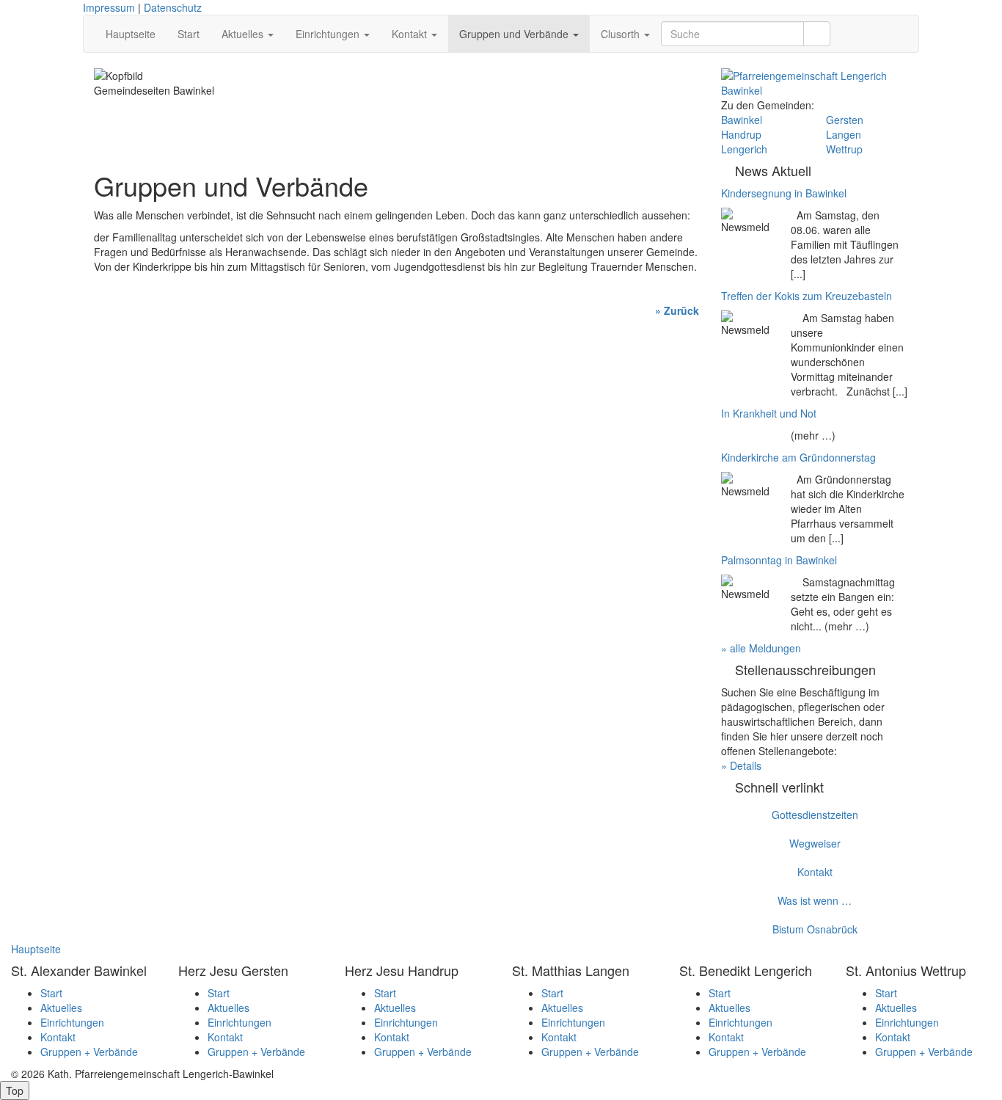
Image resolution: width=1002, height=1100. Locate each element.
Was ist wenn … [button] (815, 900)
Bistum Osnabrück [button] (814, 929)
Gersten (844, 119)
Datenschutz (173, 7)
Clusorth (622, 33)
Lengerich (744, 149)
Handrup (741, 134)
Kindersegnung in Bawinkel (783, 193)
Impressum (109, 7)
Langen (843, 134)
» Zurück (677, 310)
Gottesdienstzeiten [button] (815, 814)
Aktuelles (244, 33)
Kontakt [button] (815, 871)
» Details (741, 765)
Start (189, 33)
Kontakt (411, 33)
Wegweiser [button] (815, 843)
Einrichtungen (329, 33)
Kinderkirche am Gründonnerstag (798, 457)
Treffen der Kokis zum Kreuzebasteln (806, 295)
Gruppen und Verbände (515, 33)
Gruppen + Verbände (89, 1051)
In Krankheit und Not (768, 413)
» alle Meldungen (761, 648)
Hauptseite (131, 33)
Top (14, 1090)
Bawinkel (741, 119)
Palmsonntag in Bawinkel (779, 560)
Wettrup (844, 149)
